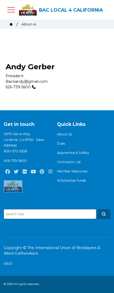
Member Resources (72, 171)
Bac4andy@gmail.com (27, 81)
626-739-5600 (18, 87)
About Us (64, 134)
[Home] (11, 24)
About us (28, 24)
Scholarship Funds (71, 180)
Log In (8, 263)
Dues (61, 143)
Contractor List (69, 162)
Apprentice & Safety (73, 153)
